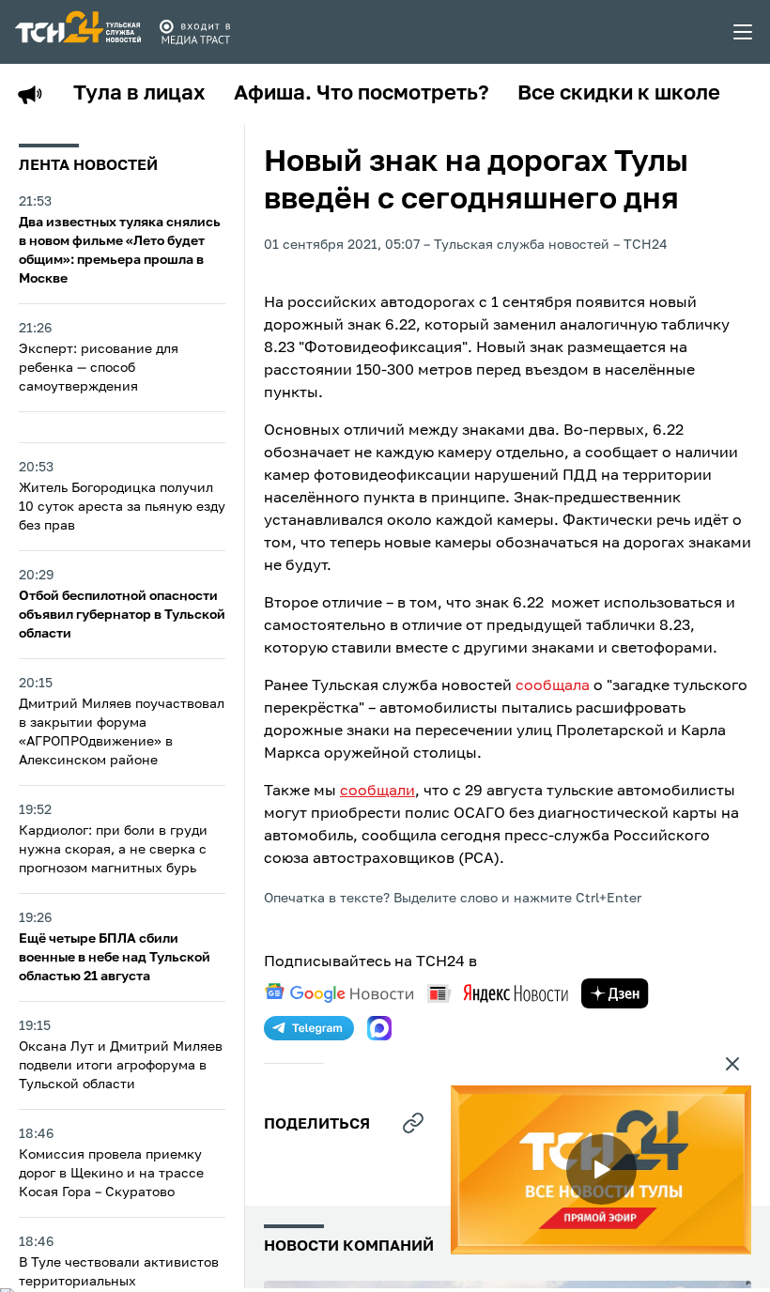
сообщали (377, 791)
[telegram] (309, 1028)
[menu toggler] (743, 32)
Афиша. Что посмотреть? (361, 94)
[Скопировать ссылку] (413, 1123)
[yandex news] (497, 993)
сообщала (553, 686)
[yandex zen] (615, 993)
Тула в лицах (139, 94)
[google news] (339, 993)
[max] (379, 1028)
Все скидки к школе (618, 94)
